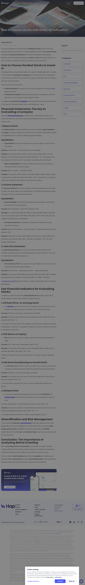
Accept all (60, 581)
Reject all (71, 581)
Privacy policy (49, 577)
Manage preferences (33, 581)
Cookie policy (58, 577)
